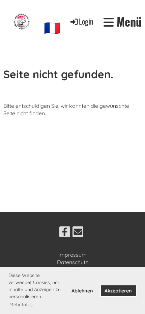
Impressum (72, 254)
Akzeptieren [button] (118, 291)
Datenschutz (72, 262)
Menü (128, 21)
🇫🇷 (52, 27)
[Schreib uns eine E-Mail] (77, 233)
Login (86, 21)
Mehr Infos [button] (21, 305)
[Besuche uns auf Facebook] (64, 233)
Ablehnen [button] (82, 291)
